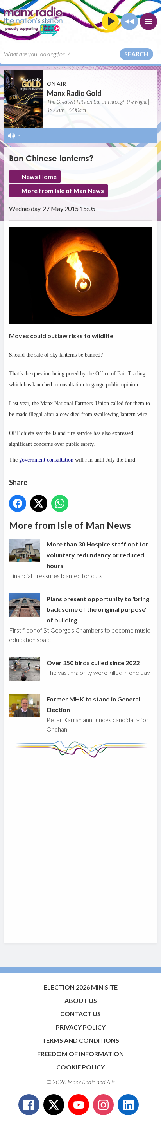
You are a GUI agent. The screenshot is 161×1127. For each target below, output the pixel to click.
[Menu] (148, 21)
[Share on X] (38, 503)
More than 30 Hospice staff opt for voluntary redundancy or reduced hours (97, 554)
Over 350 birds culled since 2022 (93, 662)
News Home (39, 176)
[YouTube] (78, 1104)
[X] (53, 1104)
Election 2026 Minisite (81, 987)
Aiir (110, 1082)
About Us (80, 1000)
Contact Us (80, 1013)
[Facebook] (28, 1104)
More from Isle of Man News (62, 190)
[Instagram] (103, 1104)
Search (136, 54)
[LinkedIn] (128, 1104)
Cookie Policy (80, 1067)
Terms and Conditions (80, 1040)
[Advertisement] (80, 846)
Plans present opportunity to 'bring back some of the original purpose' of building (98, 609)
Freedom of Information (80, 1053)
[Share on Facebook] (17, 503)
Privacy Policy (81, 1027)
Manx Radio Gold (74, 93)
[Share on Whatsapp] (59, 503)
